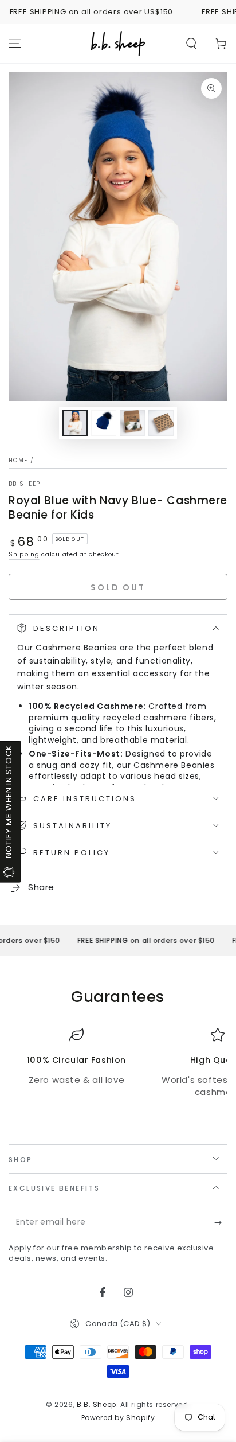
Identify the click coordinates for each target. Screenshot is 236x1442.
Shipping (24, 554)
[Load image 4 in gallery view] (161, 423)
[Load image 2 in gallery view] (103, 423)
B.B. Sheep (96, 1404)
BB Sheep (24, 484)
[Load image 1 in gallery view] (75, 423)
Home (18, 460)
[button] (191, 43)
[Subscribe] (220, 1223)
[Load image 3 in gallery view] (132, 423)
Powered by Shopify (118, 1417)
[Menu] (15, 43)
